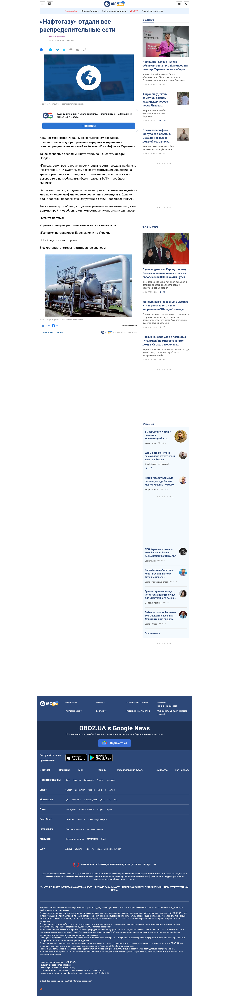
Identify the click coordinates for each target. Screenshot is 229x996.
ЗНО (109, 800)
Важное (148, 20)
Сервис (109, 809)
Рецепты (69, 819)
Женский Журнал (112, 849)
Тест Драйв (70, 809)
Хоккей (91, 790)
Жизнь (102, 770)
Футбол (68, 790)
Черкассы (110, 780)
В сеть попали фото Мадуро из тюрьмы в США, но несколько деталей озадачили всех (157, 135)
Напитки (81, 819)
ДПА (102, 800)
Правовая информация (137, 702)
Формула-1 (110, 790)
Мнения (148, 424)
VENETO (134, 11)
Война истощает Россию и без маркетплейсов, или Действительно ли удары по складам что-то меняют (160, 616)
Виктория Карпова (153, 603)
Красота (90, 849)
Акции (100, 809)
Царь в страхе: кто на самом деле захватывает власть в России (160, 456)
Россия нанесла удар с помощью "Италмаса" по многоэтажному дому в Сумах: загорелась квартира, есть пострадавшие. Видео (164, 340)
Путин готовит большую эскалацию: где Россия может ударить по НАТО (159, 481)
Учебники (76, 800)
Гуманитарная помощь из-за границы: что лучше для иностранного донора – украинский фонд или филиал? (160, 595)
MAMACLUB (92, 839)
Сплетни (79, 849)
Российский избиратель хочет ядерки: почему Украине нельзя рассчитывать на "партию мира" (160, 574)
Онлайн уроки (91, 800)
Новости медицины (74, 839)
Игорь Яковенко (152, 489)
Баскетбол (80, 790)
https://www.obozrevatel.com (143, 907)
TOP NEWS (150, 227)
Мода (99, 849)
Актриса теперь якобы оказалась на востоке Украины (154, 113)
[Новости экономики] (106, 333)
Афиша (68, 849)
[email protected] (75, 973)
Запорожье (88, 780)
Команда (100, 702)
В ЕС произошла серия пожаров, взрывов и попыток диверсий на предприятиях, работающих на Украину (165, 285)
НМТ (116, 800)
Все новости (182, 770)
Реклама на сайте (73, 711)
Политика (64, 770)
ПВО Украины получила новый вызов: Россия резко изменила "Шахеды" (160, 552)
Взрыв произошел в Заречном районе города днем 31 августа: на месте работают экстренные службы (166, 352)
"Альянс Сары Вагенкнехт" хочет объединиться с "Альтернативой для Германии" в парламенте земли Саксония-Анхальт (164, 77)
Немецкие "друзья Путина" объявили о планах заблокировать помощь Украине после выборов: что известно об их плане (165, 65)
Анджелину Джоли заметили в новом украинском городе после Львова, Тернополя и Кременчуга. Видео (155, 99)
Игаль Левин (150, 443)
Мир (80, 770)
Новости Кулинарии (97, 819)
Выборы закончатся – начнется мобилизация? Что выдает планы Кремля (158, 435)
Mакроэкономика (95, 829)
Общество (162, 770)
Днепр (100, 780)
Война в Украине (90, 11)
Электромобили (86, 809)
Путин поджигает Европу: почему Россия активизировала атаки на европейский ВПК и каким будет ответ (164, 273)
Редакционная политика (52, 332)
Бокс (100, 790)
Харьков (77, 780)
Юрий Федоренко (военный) (157, 464)
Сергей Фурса (151, 624)
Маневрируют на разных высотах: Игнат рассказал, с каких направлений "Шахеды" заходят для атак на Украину (165, 305)
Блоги (139, 770)
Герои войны (71, 11)
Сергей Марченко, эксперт (156, 582)
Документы (101, 711)
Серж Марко (150, 561)
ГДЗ (67, 800)
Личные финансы (57, 37)
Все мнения (151, 633)
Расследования (126, 770)
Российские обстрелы (153, 11)
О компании (71, 702)
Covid (103, 839)
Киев (67, 780)
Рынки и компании (74, 829)
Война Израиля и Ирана (114, 11)
